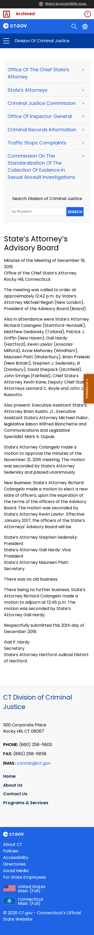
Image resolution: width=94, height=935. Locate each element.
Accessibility (15, 858)
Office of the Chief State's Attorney (38, 73)
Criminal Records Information (42, 129)
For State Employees (24, 877)
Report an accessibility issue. (66, 3)
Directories (14, 864)
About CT (12, 844)
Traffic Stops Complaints (37, 142)
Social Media (15, 871)
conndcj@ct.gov (33, 763)
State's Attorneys (28, 90)
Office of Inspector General (40, 116)
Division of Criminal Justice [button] (26, 41)
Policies (10, 851)
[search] (75, 26)
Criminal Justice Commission (42, 103)
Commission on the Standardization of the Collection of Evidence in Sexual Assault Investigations (41, 166)
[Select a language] (85, 26)
